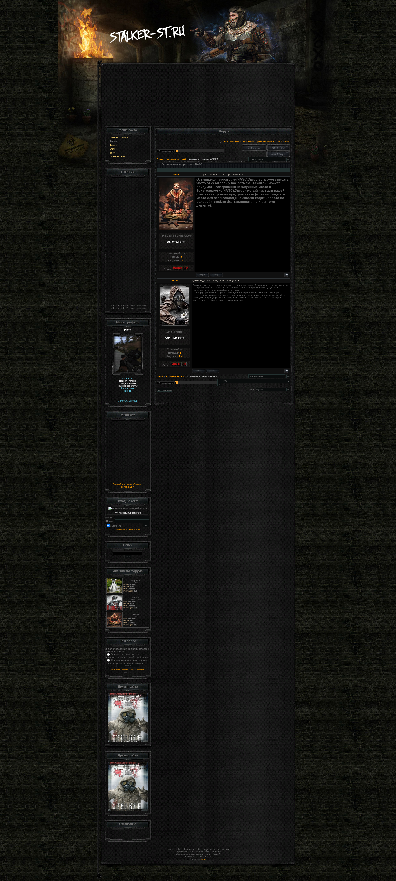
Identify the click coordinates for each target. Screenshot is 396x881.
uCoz (204, 859)
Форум (160, 159)
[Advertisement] (198, 97)
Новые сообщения (231, 141)
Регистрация (134, 529)
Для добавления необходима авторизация (128, 485)
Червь (176, 174)
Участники (248, 141)
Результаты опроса (119, 670)
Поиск (279, 141)
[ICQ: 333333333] (216, 275)
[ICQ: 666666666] (212, 371)
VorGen (174, 281)
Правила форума (265, 141)
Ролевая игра (172, 159)
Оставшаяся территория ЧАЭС (203, 159)
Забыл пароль (121, 529)
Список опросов (137, 670)
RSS (286, 141)
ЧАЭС (183, 159)
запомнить (115, 525)
